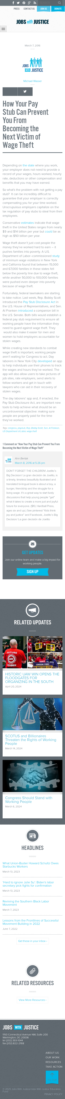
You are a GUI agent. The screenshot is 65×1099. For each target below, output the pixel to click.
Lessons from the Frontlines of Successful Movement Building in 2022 (31, 922)
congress (12, 428)
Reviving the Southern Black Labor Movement (26, 903)
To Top (52, 1079)
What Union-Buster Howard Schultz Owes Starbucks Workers (31, 865)
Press (17, 8)
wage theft (32, 431)
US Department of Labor (14, 431)
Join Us (43, 8)
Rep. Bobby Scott (34, 428)
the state (28, 165)
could (48, 231)
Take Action (54, 1066)
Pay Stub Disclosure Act (39, 302)
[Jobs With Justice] (32, 21)
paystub (21, 428)
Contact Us (29, 8)
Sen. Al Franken (51, 428)
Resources (53, 1062)
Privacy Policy (53, 1094)
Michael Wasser (32, 81)
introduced (25, 310)
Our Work (53, 1057)
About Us (52, 1053)
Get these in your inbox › (32, 941)
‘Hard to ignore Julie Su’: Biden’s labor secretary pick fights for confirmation (28, 884)
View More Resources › (32, 1000)
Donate (58, 8)
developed (45, 361)
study (56, 256)
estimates (27, 223)
